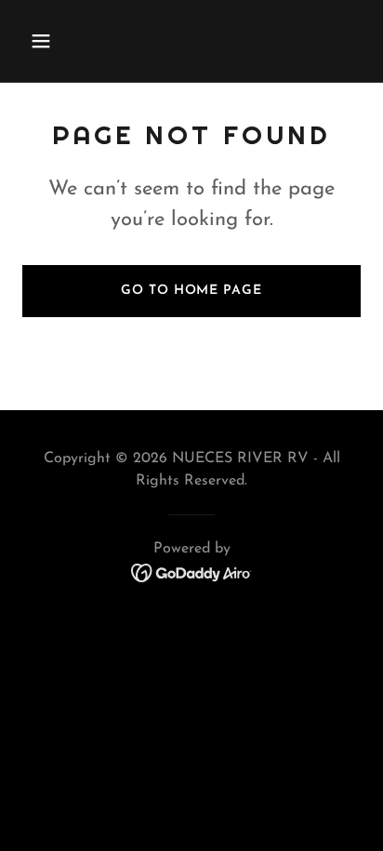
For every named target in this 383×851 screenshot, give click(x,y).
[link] (192, 572)
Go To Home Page (191, 291)
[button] (47, 41)
